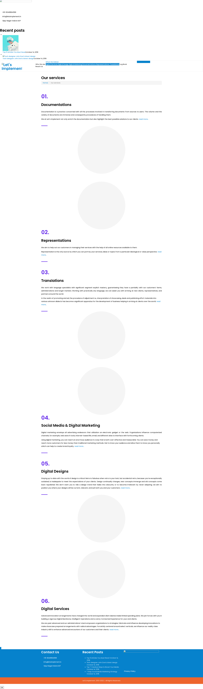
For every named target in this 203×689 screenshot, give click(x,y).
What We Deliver (52, 62)
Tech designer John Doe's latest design (18, 58)
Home (45, 83)
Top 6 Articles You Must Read (14, 52)
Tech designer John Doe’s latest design (102, 662)
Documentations (89, 64)
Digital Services (52, 64)
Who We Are (40, 64)
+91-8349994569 (143, 62)
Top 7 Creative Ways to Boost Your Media (103, 667)
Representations (102, 64)
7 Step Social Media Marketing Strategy (102, 671)
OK (2, 687)
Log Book (123, 64)
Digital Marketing (75, 64)
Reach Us (39, 66)
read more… (144, 119)
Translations (114, 64)
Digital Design (63, 64)
